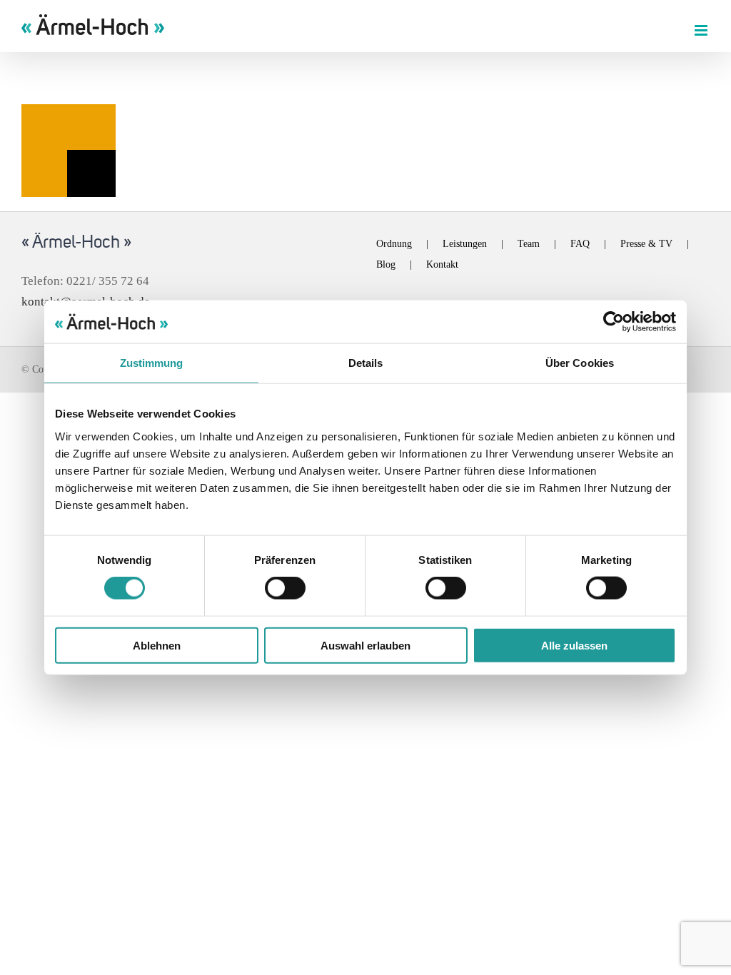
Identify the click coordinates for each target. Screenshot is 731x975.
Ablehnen (157, 645)
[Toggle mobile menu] (702, 30)
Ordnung (394, 243)
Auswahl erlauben (365, 645)
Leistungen (465, 243)
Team (529, 243)
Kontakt (442, 264)
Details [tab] (365, 363)
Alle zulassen (574, 645)
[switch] (285, 588)
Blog (385, 264)
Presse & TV (646, 243)
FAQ (580, 243)
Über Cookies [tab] (579, 363)
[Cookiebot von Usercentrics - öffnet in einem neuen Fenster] (613, 322)
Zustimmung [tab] (151, 363)
